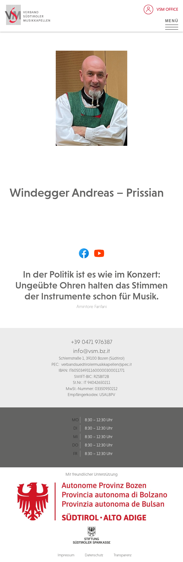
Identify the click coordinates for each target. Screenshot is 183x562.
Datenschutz (94, 555)
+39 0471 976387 (91, 341)
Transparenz (123, 555)
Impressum (66, 555)
